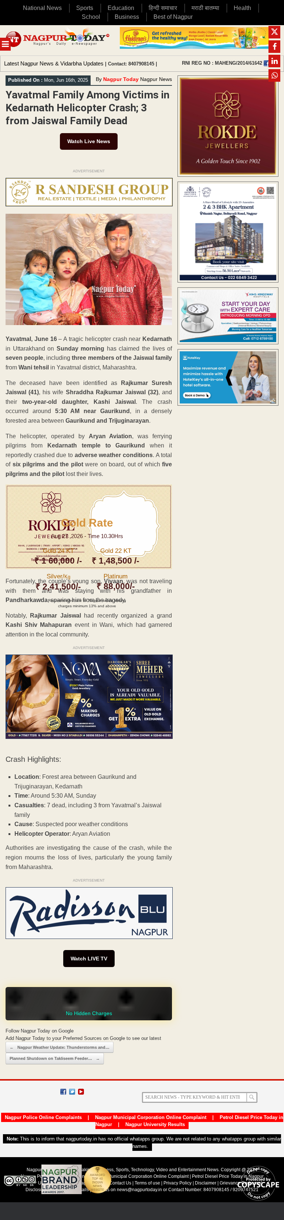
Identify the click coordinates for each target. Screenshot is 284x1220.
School (91, 17)
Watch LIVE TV (89, 959)
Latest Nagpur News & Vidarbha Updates (54, 63)
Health (242, 8)
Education (121, 8)
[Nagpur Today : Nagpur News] (58, 40)
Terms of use (147, 1183)
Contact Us (120, 1183)
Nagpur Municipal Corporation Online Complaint (150, 1117)
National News (42, 8)
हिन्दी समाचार (163, 8)
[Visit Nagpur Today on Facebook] (267, 63)
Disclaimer (206, 1183)
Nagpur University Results (155, 1124)
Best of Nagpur (173, 17)
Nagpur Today (121, 79)
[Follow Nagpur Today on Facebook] (63, 1092)
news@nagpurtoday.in (139, 1189)
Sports (84, 8)
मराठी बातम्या (205, 8)
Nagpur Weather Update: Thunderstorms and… (59, 1047)
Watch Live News (88, 141)
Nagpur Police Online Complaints (43, 1117)
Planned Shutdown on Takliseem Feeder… (55, 1058)
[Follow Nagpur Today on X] (72, 1092)
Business (127, 17)
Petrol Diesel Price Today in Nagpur (228, 1176)
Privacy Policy (177, 1183)
